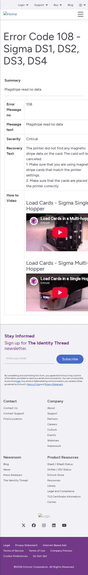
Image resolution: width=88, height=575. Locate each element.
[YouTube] (64, 525)
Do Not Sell (40, 556)
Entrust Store (55, 475)
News (6, 469)
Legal (6, 545)
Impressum (54, 445)
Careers (52, 424)
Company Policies (61, 550)
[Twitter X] (23, 525)
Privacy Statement (54, 384)
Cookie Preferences (15, 556)
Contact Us (10, 408)
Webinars (53, 440)
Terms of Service (13, 550)
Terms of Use (33, 384)
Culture (52, 429)
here (18, 381)
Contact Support (13, 413)
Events (51, 435)
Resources (53, 480)
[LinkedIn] (53, 525)
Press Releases (12, 475)
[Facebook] (34, 525)
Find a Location (12, 418)
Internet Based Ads (55, 545)
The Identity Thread (15, 480)
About (51, 408)
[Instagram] (43, 525)
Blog (70, 5)
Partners (52, 418)
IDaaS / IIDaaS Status (60, 464)
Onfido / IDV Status (59, 469)
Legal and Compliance (60, 491)
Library (51, 485)
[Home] (10, 14)
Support (52, 413)
